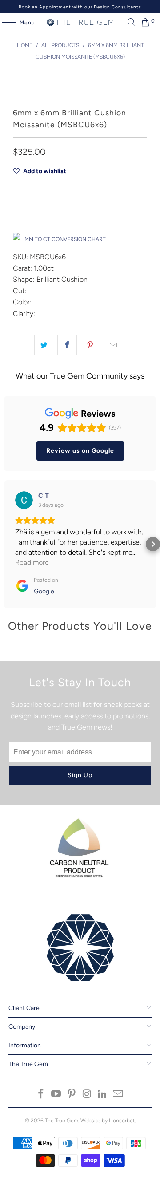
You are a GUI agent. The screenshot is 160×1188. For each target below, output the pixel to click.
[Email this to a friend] (113, 345)
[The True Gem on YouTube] (56, 1094)
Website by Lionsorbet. (108, 1120)
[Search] (129, 22)
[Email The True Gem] (118, 1094)
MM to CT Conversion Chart (65, 239)
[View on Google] (24, 500)
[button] (7, 544)
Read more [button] (32, 562)
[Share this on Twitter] (43, 345)
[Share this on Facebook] (66, 345)
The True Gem (61, 1120)
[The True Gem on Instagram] (87, 1094)
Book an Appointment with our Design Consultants (80, 7)
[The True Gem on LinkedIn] (102, 1094)
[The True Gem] (80, 22)
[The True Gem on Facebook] (41, 1094)
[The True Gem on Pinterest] (72, 1094)
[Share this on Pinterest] (90, 345)
